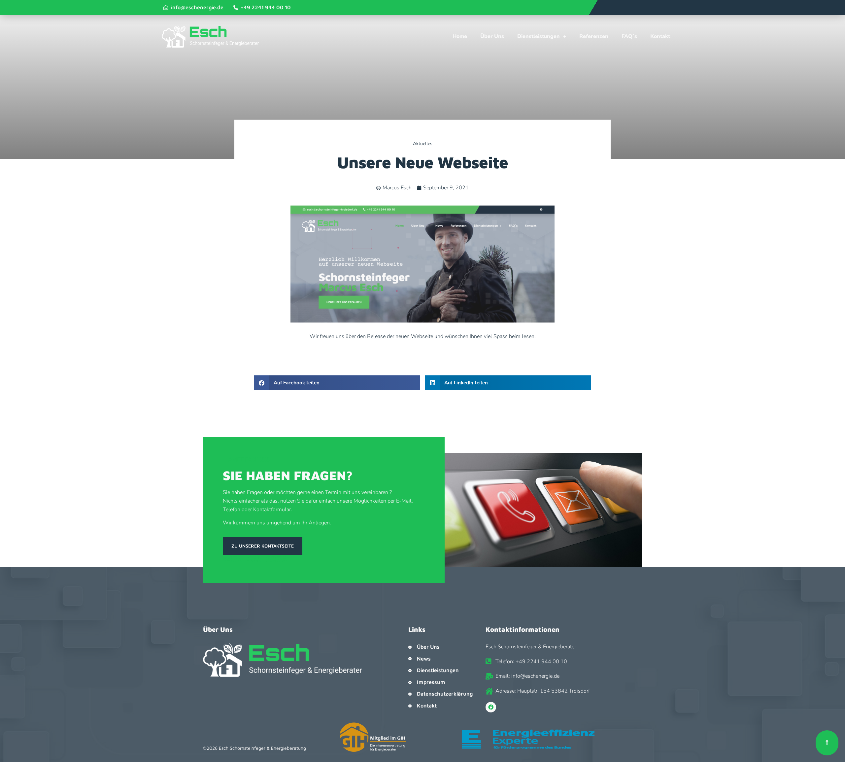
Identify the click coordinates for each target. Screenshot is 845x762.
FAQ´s (629, 36)
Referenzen (593, 36)
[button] (337, 382)
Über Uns (492, 36)
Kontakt (660, 36)
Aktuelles (422, 143)
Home (460, 36)
